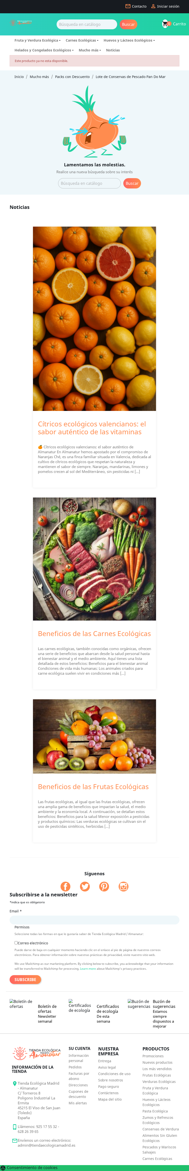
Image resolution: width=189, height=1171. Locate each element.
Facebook (65, 886)
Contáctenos (108, 1093)
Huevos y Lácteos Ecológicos (128, 40)
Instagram (123, 886)
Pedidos (75, 1067)
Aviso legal (107, 1067)
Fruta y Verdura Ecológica (36, 40)
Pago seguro (108, 1086)
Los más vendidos (157, 1068)
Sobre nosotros (110, 1080)
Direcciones (78, 1085)
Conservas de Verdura (160, 1129)
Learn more (88, 969)
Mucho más (88, 50)
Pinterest (104, 886)
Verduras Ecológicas (159, 1081)
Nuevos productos (157, 1062)
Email (16, 911)
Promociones (153, 1056)
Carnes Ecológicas (81, 40)
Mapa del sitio (110, 1099)
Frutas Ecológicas (156, 1075)
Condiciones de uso (114, 1073)
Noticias (113, 50)
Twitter (85, 886)
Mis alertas (78, 1103)
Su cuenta (79, 1048)
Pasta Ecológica (155, 1111)
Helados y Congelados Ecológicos (43, 50)
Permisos (22, 927)
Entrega (104, 1061)
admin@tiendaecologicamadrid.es (46, 1145)
